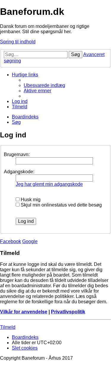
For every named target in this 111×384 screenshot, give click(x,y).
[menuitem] (44, 85)
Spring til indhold (18, 41)
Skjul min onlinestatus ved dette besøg (61, 204)
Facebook (10, 241)
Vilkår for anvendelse (23, 311)
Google (30, 241)
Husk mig (30, 199)
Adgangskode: (19, 171)
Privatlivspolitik (68, 311)
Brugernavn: (17, 154)
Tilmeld (7, 327)
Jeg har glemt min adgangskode (49, 184)
